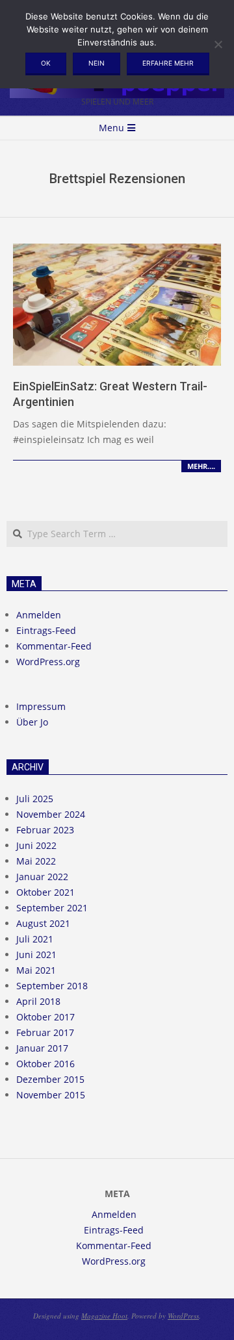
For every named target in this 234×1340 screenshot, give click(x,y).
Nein (96, 63)
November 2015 (50, 1095)
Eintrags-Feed (46, 630)
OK (46, 63)
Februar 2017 (45, 1032)
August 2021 (43, 923)
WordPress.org (48, 661)
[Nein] (217, 44)
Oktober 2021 (45, 892)
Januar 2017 (42, 1048)
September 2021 (52, 908)
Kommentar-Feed (54, 646)
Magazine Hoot (104, 1316)
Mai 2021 (36, 970)
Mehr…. (201, 466)
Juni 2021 (36, 954)
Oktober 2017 (45, 1017)
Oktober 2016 (45, 1063)
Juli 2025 (34, 798)
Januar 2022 (42, 876)
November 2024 (50, 814)
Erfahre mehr (168, 63)
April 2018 (38, 1001)
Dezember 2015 (50, 1079)
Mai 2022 (36, 861)
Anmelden (38, 615)
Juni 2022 (36, 845)
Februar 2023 (45, 830)
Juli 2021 (34, 939)
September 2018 (52, 986)
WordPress (183, 1316)
